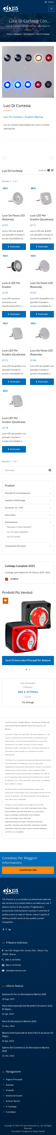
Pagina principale (14, 1079)
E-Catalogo (11, 1106)
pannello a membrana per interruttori (18, 825)
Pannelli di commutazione (17, 493)
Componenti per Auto (15, 546)
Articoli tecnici (13, 1101)
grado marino (27, 828)
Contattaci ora (28, 870)
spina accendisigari (11, 818)
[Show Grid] (48, 170)
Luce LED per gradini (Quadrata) (41, 217)
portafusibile (23, 815)
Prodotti (10, 1090)
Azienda (9, 1085)
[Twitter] (6, 929)
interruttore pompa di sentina (15, 822)
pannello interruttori (24, 811)
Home (9, 34)
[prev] (4, 158)
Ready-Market (39, 1131)
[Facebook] (3, 929)
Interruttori (10, 515)
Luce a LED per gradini (11, 285)
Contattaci (11, 1112)
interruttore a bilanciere (13, 828)
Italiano (51, 2)
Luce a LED (24, 808)
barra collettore (34, 815)
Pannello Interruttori (12, 808)
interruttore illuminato (34, 822)
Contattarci (20, 832)
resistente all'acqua (39, 828)
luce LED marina (38, 811)
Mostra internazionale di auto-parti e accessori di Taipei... (27, 1034)
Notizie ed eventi (14, 1096)
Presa (45, 808)
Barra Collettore (10, 811)
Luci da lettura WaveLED (18, 532)
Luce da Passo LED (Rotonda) (13, 217)
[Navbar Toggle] (51, 9)
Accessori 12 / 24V (14, 508)
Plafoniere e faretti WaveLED (19, 527)
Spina (40, 808)
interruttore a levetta (39, 825)
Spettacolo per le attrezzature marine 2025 (24, 994)
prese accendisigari (11, 815)
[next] (51, 158)
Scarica (14, 579)
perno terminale (24, 818)
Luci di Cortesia (42, 34)
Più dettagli (28, 702)
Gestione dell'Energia (15, 500)
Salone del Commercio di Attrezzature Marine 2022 (25, 1049)
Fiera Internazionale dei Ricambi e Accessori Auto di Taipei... (27, 1007)
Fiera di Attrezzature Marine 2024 (19, 1021)
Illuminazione (29, 34)
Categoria (18, 34)
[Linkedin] (10, 929)
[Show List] (52, 170)
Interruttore (33, 808)
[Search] (50, 470)
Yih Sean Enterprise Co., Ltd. (31, 1126)
